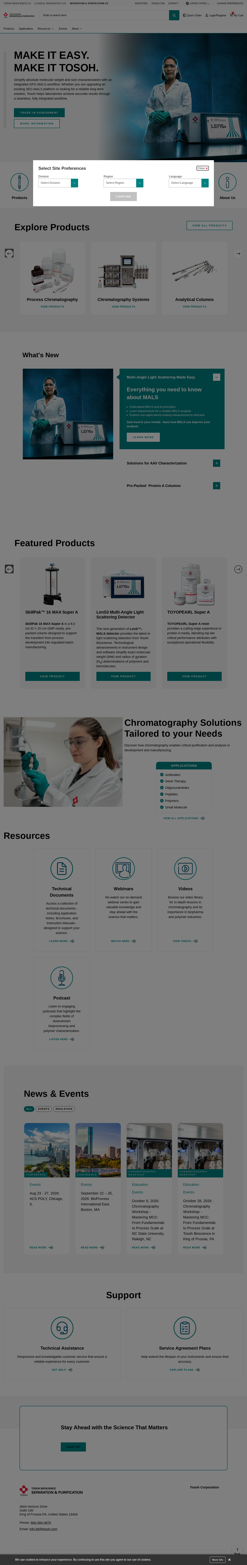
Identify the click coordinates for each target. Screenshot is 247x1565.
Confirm (123, 196)
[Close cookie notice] (229, 1559)
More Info (217, 1559)
